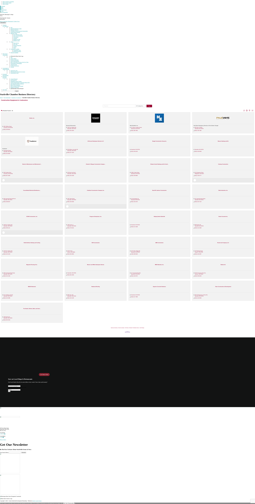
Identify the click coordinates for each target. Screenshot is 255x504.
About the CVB (14, 70)
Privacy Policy (3, 439)
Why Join (15, 44)
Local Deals (4, 9)
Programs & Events (5, 77)
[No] (74, 503)
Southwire (4, 148)
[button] (1, 111)
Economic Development (5, 75)
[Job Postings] (195, 181)
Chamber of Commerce (5, 26)
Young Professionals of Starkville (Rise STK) (20, 82)
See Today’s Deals (44, 374)
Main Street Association (5, 54)
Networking (15, 37)
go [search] (149, 106)
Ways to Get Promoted (18, 35)
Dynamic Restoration (71, 125)
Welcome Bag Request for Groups (18, 71)
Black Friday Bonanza (15, 85)
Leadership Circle (17, 50)
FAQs (14, 47)
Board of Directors (17, 45)
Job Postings (142, 327)
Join (2, 11)
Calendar (3, 6)
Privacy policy (71, 503)
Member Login (16, 40)
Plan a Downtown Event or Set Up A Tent (19, 62)
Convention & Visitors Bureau (6, 69)
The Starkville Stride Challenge (17, 83)
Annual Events (14, 64)
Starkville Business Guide (16, 28)
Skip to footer (5, 4)
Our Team (5, 89)
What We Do (16, 43)
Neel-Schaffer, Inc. (134, 125)
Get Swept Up (14, 80)
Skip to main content (7, 2)
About (12, 41)
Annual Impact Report (15, 32)
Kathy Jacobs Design (37, 500)
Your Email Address (4, 452)
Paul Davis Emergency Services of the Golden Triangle (206, 125)
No (66, 503)
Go (9, 391)
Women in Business (15, 87)
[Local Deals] (3, 181)
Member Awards (16, 39)
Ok (64, 503)
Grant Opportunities (15, 61)
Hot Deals (127, 327)
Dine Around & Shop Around (17, 86)
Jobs (2, 7)
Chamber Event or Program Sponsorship (19, 31)
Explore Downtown (15, 65)
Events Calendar (121, 327)
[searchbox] (9, 91)
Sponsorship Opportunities (16, 63)
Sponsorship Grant (14, 73)
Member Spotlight (14, 52)
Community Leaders (15, 49)
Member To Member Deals (134, 327)
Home (1, 97)
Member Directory (14, 29)
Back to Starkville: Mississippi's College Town (10, 21)
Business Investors (17, 51)
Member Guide (14, 33)
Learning (15, 38)
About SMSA (13, 58)
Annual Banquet (14, 79)
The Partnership (7, 97)
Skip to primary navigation (8, 1)
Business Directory (114, 327)
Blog (2, 8)
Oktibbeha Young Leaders (16, 81)
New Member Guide (17, 34)
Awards (15, 46)
